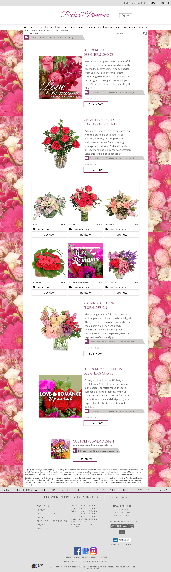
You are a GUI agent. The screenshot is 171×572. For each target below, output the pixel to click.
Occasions (111, 27)
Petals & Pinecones (85, 15)
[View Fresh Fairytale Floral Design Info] (121, 260)
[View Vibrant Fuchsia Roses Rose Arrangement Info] (60, 145)
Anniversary (78, 27)
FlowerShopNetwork (87, 567)
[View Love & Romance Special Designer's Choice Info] (60, 396)
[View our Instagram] (93, 554)
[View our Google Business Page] (85, 554)
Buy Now (96, 104)
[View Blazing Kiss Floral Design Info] (49, 260)
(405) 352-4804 (162, 3)
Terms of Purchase (125, 567)
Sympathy (94, 27)
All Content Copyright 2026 (62, 567)
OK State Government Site (95, 561)
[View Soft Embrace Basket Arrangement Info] (121, 202)
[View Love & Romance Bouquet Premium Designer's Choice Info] (85, 260)
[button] (125, 15)
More (142, 27)
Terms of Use (92, 568)
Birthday (62, 27)
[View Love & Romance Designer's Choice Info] (60, 77)
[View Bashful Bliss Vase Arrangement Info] (49, 202)
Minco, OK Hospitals (98, 557)
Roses (50, 27)
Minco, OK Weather (72, 561)
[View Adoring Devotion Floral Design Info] (60, 328)
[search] (144, 33)
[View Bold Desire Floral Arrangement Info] (85, 202)
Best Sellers (37, 27)
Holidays (128, 27)
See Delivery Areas (117, 497)
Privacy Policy (107, 567)
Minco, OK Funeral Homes (75, 557)
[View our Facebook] (77, 554)
